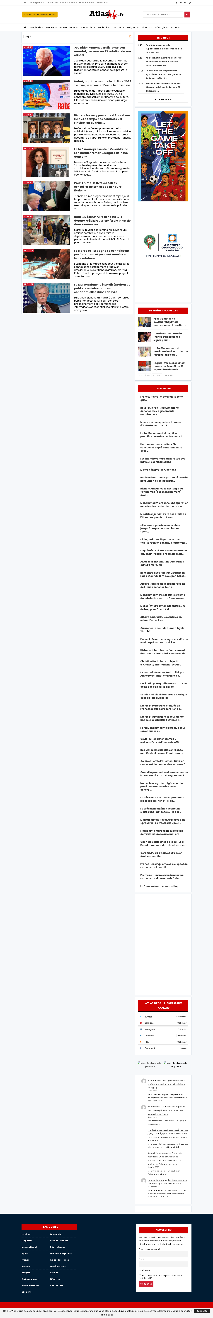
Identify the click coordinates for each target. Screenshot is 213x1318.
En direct (28, 148)
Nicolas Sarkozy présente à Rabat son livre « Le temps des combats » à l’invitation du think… (102, 119)
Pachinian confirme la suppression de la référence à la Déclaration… (163, 49)
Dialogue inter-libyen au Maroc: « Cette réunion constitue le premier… (163, 541)
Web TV (54, 1272)
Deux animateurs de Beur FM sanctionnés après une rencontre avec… (161, 447)
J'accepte (202, 1311)
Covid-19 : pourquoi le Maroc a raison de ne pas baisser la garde (163, 685)
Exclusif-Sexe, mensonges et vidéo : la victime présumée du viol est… (164, 641)
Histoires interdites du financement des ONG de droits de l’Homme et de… (163, 652)
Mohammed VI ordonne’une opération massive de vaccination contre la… (164, 504)
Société (102, 27)
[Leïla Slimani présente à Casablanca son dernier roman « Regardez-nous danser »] (46, 162)
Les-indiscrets (58, 1266)
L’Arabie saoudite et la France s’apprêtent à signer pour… (167, 337)
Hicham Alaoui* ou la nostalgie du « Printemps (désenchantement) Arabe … (161, 492)
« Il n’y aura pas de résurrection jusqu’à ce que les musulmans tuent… (160, 528)
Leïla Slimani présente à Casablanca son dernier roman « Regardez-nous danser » (101, 153)
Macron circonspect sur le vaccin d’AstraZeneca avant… (161, 424)
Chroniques (52, 2)
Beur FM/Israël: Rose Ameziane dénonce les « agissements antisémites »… (159, 411)
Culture (117, 27)
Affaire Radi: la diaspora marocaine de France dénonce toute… (162, 585)
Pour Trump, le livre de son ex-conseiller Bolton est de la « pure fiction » (98, 186)
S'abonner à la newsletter (40, 14)
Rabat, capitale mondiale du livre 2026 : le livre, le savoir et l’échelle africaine (102, 83)
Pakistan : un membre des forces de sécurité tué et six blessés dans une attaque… (164, 61)
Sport (173, 27)
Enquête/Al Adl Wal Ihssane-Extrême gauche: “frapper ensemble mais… (163, 552)
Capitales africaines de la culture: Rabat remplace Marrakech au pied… (163, 843)
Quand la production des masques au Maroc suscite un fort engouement (164, 773)
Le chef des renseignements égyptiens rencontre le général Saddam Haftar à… (163, 74)
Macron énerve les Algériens (158, 469)
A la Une (28, 47)
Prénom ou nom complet (150, 1249)
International (67, 27)
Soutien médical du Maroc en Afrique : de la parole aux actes (164, 696)
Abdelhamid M (155, 1106)
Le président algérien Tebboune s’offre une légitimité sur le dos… (160, 810)
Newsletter (102, 2)
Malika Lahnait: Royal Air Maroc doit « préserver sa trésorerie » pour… (162, 821)
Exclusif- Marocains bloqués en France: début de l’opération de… (161, 707)
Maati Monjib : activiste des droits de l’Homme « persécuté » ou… (163, 515)
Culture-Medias (59, 1240)
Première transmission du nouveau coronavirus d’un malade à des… (162, 876)
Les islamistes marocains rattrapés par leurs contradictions (162, 460)
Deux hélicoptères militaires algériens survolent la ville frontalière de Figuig (166, 1084)
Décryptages (37, 2)
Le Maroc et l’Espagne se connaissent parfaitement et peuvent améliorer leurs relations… (101, 254)
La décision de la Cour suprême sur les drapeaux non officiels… (162, 799)
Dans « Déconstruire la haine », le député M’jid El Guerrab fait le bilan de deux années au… (102, 220)
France (50, 27)
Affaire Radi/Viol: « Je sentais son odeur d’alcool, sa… (161, 618)
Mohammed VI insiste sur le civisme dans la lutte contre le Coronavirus (162, 596)
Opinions (26, 1291)
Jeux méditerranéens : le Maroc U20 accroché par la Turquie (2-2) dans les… (163, 87)
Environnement (86, 2)
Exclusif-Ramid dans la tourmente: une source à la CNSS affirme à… (162, 718)
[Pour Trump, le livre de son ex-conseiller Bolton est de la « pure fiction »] (46, 196)
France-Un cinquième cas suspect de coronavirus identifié (164, 865)
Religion (131, 27)
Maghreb (35, 27)
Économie (87, 27)
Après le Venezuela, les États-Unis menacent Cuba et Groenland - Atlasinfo (165, 1157)
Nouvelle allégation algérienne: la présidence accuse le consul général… (161, 786)
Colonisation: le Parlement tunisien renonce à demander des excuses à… (163, 762)
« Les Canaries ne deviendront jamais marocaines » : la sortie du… (170, 322)
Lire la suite (107, 1315)
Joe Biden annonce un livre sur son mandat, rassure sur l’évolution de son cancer (102, 51)
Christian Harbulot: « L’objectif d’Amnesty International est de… (160, 663)
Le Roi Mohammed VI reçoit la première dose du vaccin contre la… (162, 435)
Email (141, 1259)
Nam (150, 1080)
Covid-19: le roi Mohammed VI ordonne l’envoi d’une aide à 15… (160, 740)
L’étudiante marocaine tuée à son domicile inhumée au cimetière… (161, 832)
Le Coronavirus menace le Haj (159, 886)
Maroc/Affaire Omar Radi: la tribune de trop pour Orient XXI (163, 607)
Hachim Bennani (156, 1180)
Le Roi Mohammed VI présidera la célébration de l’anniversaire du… (170, 351)
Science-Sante (30, 1285)
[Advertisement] (163, 944)
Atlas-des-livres (59, 1259)
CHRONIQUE (56, 1285)
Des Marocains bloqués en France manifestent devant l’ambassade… (162, 751)
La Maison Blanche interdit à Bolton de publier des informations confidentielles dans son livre (102, 288)
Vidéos (146, 27)
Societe (26, 1266)
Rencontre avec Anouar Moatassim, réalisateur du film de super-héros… (163, 574)
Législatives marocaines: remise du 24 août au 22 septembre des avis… (169, 366)
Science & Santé (68, 2)
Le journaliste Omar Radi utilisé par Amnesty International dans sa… (162, 674)
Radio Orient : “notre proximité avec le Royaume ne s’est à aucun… (164, 479)
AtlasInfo (146, 1270)
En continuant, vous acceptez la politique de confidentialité (160, 1276)
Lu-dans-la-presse (61, 1253)
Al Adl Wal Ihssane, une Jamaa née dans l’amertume (162, 563)
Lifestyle (160, 27)
